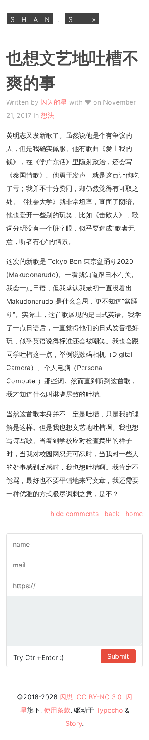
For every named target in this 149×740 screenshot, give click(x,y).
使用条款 (57, 710)
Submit (118, 656)
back (112, 513)
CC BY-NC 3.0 (99, 697)
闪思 (66, 697)
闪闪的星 (54, 102)
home (134, 513)
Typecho (109, 710)
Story (73, 723)
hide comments (74, 513)
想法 (47, 115)
